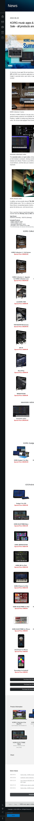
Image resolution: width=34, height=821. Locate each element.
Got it (13, 815)
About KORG (3, 818)
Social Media (3, 812)
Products (3, 22)
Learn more (10, 812)
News (3, 805)
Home (3, 16)
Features (3, 27)
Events (3, 32)
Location (3, 808)
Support (3, 37)
